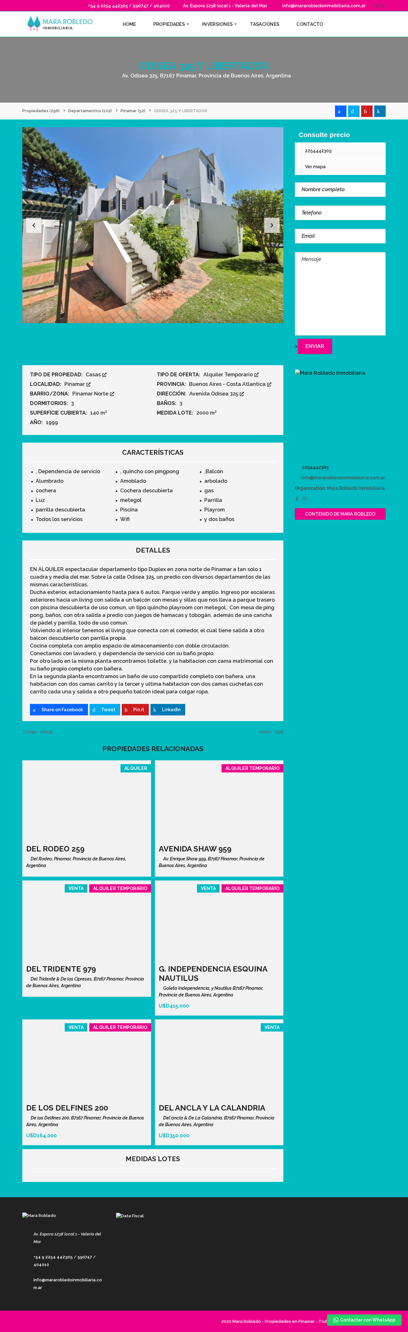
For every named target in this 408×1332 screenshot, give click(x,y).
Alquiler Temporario (228, 375)
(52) (132, 110)
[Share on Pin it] (367, 111)
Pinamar (75, 384)
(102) (90, 110)
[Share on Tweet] (354, 111)
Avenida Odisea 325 (214, 394)
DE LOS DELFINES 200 (67, 1107)
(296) (41, 110)
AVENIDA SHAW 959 (195, 848)
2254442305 (318, 150)
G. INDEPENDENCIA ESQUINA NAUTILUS (213, 973)
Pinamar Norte (91, 394)
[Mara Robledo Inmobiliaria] (340, 414)
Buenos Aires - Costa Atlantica (228, 384)
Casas (94, 375)
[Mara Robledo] (61, 24)
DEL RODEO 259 (55, 848)
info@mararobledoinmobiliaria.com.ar (323, 5)
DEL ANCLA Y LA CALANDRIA (212, 1107)
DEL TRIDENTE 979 (61, 969)
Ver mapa (315, 166)
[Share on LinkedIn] (380, 111)
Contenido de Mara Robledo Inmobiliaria (340, 515)
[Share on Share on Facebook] (340, 111)
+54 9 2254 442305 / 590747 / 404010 (128, 5)
